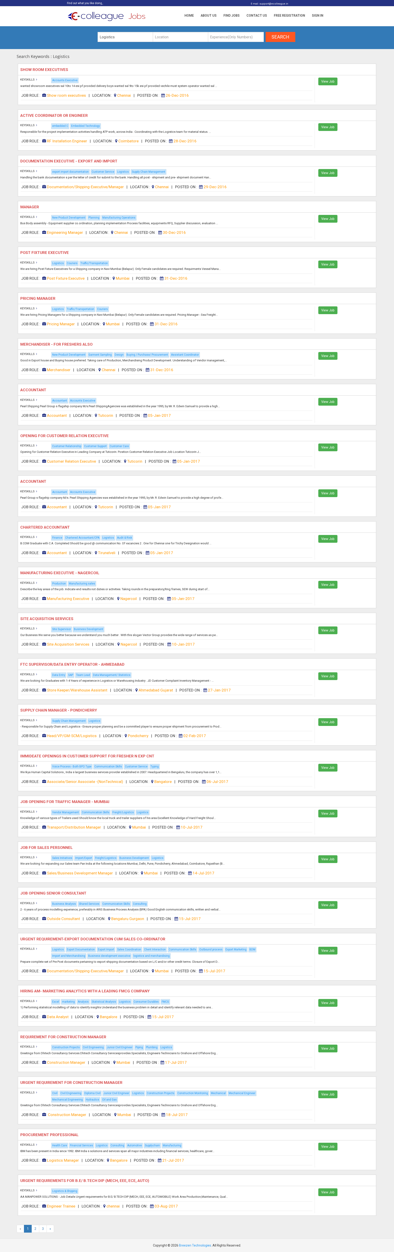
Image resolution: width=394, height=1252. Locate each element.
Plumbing (152, 1047)
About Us (209, 15)
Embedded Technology (85, 126)
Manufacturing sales (82, 583)
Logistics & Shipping (64, 1191)
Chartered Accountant (46, 527)
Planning (93, 217)
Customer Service (103, 171)
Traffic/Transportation (94, 263)
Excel (55, 1001)
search (280, 37)
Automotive (134, 1145)
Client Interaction (155, 949)
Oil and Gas (109, 1099)
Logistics (123, 171)
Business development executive (109, 955)
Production (59, 583)
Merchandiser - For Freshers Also (56, 344)
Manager (30, 207)
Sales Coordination (129, 949)
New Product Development (69, 217)
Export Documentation (81, 949)
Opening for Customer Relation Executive (65, 435)
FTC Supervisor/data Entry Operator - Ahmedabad (73, 664)
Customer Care (119, 446)
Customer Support (95, 446)
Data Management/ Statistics (111, 675)
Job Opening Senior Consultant (53, 893)
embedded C (60, 126)
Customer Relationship (66, 446)
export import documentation (70, 171)
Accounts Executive (65, 80)
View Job (327, 81)
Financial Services (81, 1145)
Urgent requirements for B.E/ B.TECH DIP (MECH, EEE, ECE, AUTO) (85, 1180)
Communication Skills (108, 766)
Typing (154, 766)
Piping (139, 1047)
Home (189, 15)
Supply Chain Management (148, 171)
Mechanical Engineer (242, 1093)
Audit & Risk (124, 537)
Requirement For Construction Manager (63, 1037)
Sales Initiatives (62, 858)
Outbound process (211, 949)
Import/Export (83, 858)
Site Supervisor (61, 629)
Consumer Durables (146, 1001)
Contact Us (256, 15)
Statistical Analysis (104, 1001)
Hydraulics (92, 1099)
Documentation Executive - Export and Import (69, 161)
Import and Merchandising (68, 955)
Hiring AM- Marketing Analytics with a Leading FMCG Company (85, 991)
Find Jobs (231, 15)
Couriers (72, 263)
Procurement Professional (50, 1134)
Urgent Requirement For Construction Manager (71, 1082)
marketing (68, 1001)
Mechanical (218, 1093)
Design (119, 354)
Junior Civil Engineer (119, 1047)
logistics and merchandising (151, 955)
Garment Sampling (100, 354)
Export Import (106, 949)
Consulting (140, 903)
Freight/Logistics (123, 812)
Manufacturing (172, 1145)
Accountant (34, 390)
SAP (70, 675)
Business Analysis (64, 903)
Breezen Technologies (195, 1245)
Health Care (59, 1145)
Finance (57, 537)
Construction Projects (66, 1047)
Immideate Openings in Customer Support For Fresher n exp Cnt (88, 756)
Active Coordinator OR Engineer (55, 115)
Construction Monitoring (192, 1093)
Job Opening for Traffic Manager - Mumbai (65, 801)
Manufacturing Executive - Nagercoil (60, 573)
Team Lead (83, 675)
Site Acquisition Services (47, 618)
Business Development (88, 629)
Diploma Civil (92, 1093)
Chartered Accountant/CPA (82, 537)
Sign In (317, 15)
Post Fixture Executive (45, 252)
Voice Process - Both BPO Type (71, 766)
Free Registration (289, 15)
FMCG (165, 1001)
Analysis (83, 1001)
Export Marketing (236, 949)
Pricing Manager (38, 298)
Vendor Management (65, 812)
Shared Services (89, 903)
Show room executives (44, 69)
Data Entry (58, 675)
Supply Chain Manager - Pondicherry (59, 710)
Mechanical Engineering (67, 1099)
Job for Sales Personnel (47, 847)
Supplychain (152, 1145)
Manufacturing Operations (118, 217)
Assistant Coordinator (185, 354)
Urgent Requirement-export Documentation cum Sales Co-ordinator (93, 939)
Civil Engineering (93, 1047)
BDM (252, 949)
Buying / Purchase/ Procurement (147, 354)
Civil (54, 1093)
